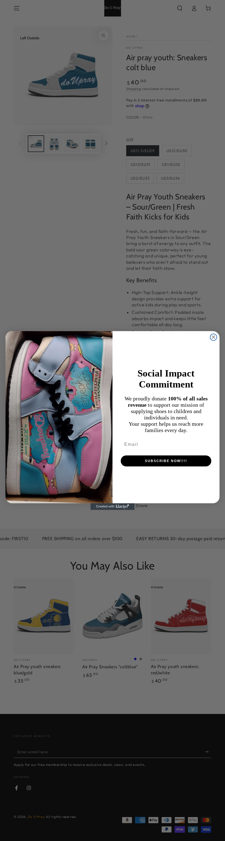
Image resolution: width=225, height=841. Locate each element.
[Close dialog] (213, 337)
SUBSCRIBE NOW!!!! (166, 461)
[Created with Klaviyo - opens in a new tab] (112, 506)
